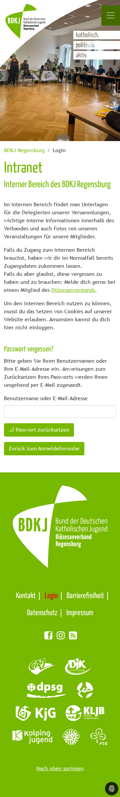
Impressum (79, 613)
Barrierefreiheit (85, 596)
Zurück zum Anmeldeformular (44, 448)
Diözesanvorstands (73, 290)
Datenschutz (42, 613)
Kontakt (26, 596)
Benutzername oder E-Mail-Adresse (46, 398)
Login (51, 596)
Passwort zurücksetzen (41, 430)
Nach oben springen (60, 768)
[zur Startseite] (32, 25)
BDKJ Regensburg (24, 150)
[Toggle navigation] (110, 15)
